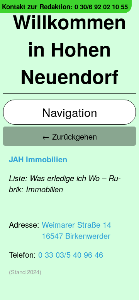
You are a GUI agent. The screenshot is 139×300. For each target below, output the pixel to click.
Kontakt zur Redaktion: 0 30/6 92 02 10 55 (65, 6)
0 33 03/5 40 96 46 (70, 254)
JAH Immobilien (38, 159)
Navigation (69, 112)
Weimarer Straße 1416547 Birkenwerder (76, 230)
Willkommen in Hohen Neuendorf (69, 49)
